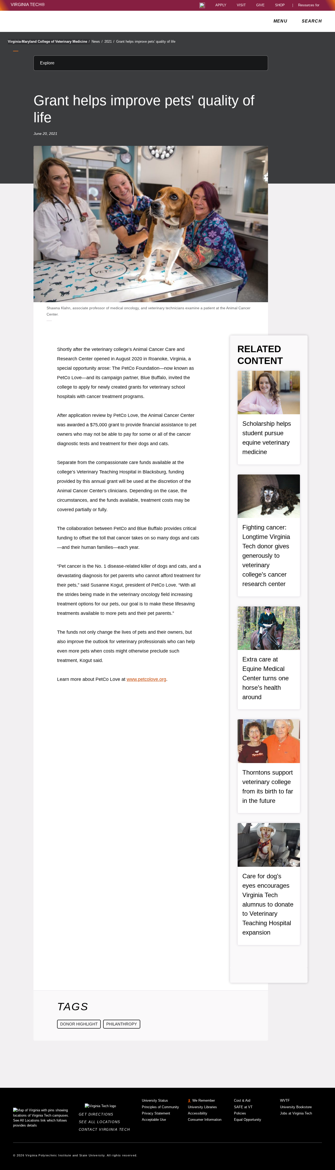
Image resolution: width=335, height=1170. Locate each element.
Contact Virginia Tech (106, 1130)
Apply (220, 5)
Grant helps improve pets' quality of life (145, 41)
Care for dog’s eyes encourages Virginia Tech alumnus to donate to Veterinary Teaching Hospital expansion (267, 904)
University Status (155, 1100)
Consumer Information (204, 1120)
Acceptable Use (154, 1120)
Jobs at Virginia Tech (296, 1113)
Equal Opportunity (247, 1120)
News (97, 41)
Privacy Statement (156, 1113)
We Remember (203, 1100)
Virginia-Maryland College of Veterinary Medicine (49, 41)
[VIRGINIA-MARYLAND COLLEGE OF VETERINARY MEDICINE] (57, 21)
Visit (241, 5)
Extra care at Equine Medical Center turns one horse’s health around (265, 678)
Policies (240, 1113)
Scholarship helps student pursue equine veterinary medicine (266, 437)
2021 (109, 41)
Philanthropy (121, 1024)
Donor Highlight (79, 1024)
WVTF (285, 1100)
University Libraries (202, 1107)
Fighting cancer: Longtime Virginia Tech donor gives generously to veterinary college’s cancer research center (266, 555)
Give (260, 5)
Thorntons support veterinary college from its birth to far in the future (267, 786)
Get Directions (98, 1114)
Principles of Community (160, 1107)
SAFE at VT (243, 1107)
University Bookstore (296, 1107)
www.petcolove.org (146, 679)
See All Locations (101, 1122)
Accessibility (197, 1113)
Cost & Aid (242, 1100)
